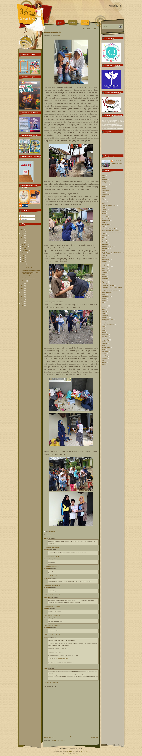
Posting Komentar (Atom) (58, 740)
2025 (22, 231)
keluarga (104, 263)
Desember (25, 244)
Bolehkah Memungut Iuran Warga (31, 270)
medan (104, 300)
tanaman (104, 343)
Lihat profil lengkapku (117, 163)
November (25, 246)
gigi (103, 237)
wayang (104, 362)
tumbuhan (104, 358)
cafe (103, 200)
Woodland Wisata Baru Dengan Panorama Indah (30, 273)
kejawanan (105, 261)
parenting (104, 311)
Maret (23, 264)
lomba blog (105, 283)
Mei (23, 259)
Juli (23, 255)
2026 (22, 229)
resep (103, 328)
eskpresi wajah (106, 224)
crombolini (104, 217)
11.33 (59, 35)
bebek (103, 186)
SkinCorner (69, 751)
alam (103, 177)
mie (103, 302)
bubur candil (105, 190)
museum (104, 304)
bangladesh (105, 181)
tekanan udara (106, 347)
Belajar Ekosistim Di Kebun (29, 268)
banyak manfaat (106, 183)
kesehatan (105, 270)
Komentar (24, 219)
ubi (103, 360)
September (25, 250)
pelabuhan (105, 315)
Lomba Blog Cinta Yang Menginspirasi (112, 287)
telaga (103, 349)
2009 (22, 305)
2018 (22, 286)
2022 (22, 238)
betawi (104, 188)
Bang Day (46, 538)
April (23, 261)
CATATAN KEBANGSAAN (109, 205)
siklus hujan (105, 334)
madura (104, 294)
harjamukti (105, 242)
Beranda (72, 737)
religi (103, 326)
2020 (22, 242)
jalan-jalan (104, 248)
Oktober (24, 248)
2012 (22, 299)
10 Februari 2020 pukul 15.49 (52, 606)
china (103, 207)
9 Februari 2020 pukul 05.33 (52, 556)
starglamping (105, 340)
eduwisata (104, 222)
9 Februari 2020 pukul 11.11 (52, 566)
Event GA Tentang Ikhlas (108, 228)
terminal (104, 353)
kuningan (104, 276)
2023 (22, 235)
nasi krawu (105, 306)
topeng (104, 355)
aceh (103, 175)
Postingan (24, 216)
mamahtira (113, 5)
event (103, 226)
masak (104, 298)
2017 (22, 288)
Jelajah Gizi (105, 250)
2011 (22, 301)
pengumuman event (107, 319)
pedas (103, 313)
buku (103, 192)
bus (103, 198)
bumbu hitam (105, 194)
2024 (22, 233)
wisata (104, 364)
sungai (104, 341)
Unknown (46, 637)
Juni (23, 257)
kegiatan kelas (106, 259)
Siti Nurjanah (47, 549)
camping (104, 201)
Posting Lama (94, 737)
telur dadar (105, 351)
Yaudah (45, 668)
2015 (22, 292)
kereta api (104, 268)
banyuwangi (105, 184)
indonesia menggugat (107, 246)
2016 (22, 290)
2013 (22, 297)
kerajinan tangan (106, 266)
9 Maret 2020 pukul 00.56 (51, 666)
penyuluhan (105, 321)
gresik (103, 241)
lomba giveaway (106, 292)
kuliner (104, 274)
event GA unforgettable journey (110, 230)
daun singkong (106, 220)
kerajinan (104, 265)
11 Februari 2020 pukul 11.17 (52, 625)
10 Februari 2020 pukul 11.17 (52, 595)
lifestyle (104, 280)
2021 (22, 240)
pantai (103, 309)
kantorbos (46, 608)
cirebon (104, 211)
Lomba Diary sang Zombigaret (110, 290)
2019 (22, 283)
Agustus (24, 253)
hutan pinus (105, 244)
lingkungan (105, 282)
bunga (103, 196)
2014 (22, 294)
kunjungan (105, 278)
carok (103, 203)
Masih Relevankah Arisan (28, 278)
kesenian (104, 272)
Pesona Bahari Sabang (108, 324)
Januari (24, 281)
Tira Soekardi (47, 559)
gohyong (104, 239)
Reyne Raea (46, 578)
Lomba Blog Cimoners (108, 285)
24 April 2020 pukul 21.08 (51, 682)
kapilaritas (104, 255)
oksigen (104, 307)
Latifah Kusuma (47, 597)
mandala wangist (106, 296)
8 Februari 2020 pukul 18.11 (52, 547)
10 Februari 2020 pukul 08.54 (52, 585)
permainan (105, 323)
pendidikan (52, 531)
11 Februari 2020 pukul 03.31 (52, 615)
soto (103, 338)
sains (103, 330)
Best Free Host (84, 751)
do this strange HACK (62, 658)
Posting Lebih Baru (49, 737)
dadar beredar (106, 218)
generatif (104, 235)
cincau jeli (104, 209)
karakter (104, 257)
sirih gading (105, 336)
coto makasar (105, 215)
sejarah (104, 332)
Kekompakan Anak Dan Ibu (29, 275)
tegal (103, 345)
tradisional (104, 357)
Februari (24, 266)
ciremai (104, 213)
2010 (22, 303)
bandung (104, 179)
